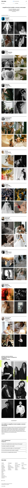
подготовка (16, 465)
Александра (8, 117)
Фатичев (7, 285)
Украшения (3, 477)
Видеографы (3, 467)
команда (23, 467)
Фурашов (7, 185)
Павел (6, 184)
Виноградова (8, 52)
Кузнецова (8, 152)
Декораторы (3, 469)
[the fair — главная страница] (3, 1)
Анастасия (8, 317)
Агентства (2, 464)
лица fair (16, 468)
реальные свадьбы (17, 464)
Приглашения (3, 475)
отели (9, 464)
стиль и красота (17, 466)
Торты (2, 472)
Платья (2, 474)
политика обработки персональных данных (6, 483)
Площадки (10, 463)
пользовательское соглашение (5, 484)
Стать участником (16, 1)
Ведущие (2, 465)
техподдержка (24, 468)
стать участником (24, 464)
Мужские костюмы (4, 476)
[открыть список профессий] (13, 3)
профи (2, 463)
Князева (7, 318)
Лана (6, 51)
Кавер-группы (3, 470)
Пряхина (7, 118)
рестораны (9, 465)
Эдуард (7, 84)
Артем (7, 284)
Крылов (7, 218)
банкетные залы (10, 466)
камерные (9, 468)
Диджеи (2, 471)
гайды (22, 465)
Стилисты (2, 468)
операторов (8, 252)
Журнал (16, 463)
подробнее (3, 433)
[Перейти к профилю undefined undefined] (7, 370)
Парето (7, 18)
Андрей (7, 17)
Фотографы (3, 466)
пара (6, 251)
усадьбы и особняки (11, 467)
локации (16, 467)
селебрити (16, 469)
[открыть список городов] (26, 3)
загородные (9, 469)
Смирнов (7, 85)
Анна (6, 151)
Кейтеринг (2, 473)
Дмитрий (7, 217)
